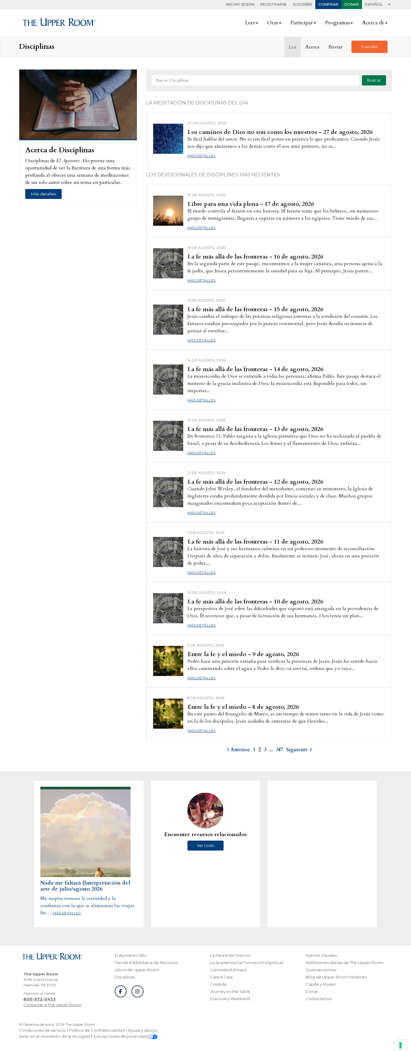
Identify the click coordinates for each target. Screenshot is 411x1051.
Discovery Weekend (230, 998)
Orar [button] (272, 22)
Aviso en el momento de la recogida (54, 1036)
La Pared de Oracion (230, 955)
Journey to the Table (230, 991)
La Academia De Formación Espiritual (246, 962)
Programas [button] (337, 22)
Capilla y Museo (321, 984)
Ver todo (205, 845)
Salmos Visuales (321, 955)
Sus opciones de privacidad (120, 1036)
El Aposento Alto (131, 955)
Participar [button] (301, 22)
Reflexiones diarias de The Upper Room (344, 962)
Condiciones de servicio (42, 1030)
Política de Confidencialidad (97, 1030)
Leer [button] (250, 22)
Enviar (335, 47)
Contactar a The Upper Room (52, 1004)
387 (279, 749)
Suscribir (302, 4)
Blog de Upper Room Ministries (336, 977)
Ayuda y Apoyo (142, 1030)
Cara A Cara (221, 977)
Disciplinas (125, 977)
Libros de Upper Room (137, 969)
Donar (352, 4)
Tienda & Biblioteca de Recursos (146, 962)
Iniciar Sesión (240, 4)
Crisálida (218, 984)
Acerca (312, 47)
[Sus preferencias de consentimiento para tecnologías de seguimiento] (400, 1045)
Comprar (328, 4)
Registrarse (273, 4)
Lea (292, 47)
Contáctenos (318, 998)
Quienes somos (321, 969)
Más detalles (43, 193)
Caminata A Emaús (228, 969)
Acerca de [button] (373, 22)
